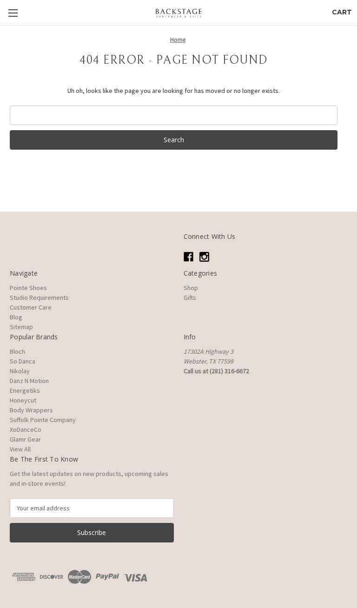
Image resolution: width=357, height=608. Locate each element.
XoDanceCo (25, 429)
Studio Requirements (39, 297)
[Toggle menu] (13, 13)
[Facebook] (188, 257)
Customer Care (31, 307)
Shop (191, 288)
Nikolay (20, 371)
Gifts (190, 297)
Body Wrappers (31, 410)
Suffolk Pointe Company (43, 420)
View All (20, 449)
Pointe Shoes (28, 288)
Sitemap (21, 327)
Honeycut (23, 400)
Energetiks (25, 390)
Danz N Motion (29, 381)
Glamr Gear (25, 439)
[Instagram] (204, 257)
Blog (16, 317)
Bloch (17, 351)
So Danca (22, 361)
